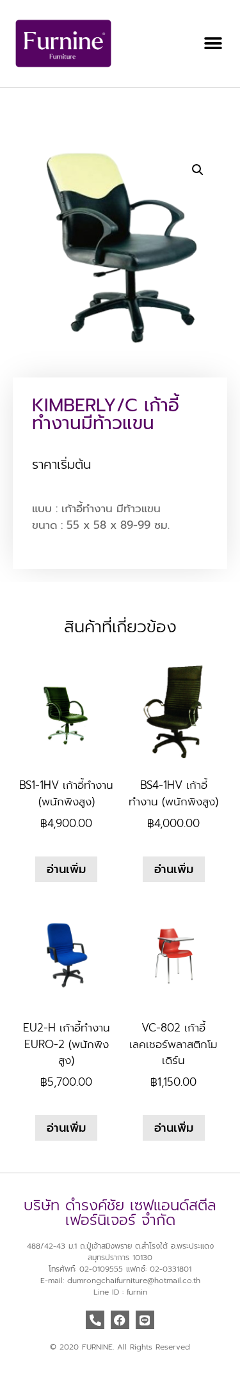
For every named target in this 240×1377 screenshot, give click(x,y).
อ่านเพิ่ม (66, 869)
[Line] (145, 1320)
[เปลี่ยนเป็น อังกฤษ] (18, 107)
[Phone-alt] (95, 1320)
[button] (212, 43)
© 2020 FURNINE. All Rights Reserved (120, 1347)
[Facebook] (120, 1320)
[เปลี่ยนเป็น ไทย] (30, 107)
